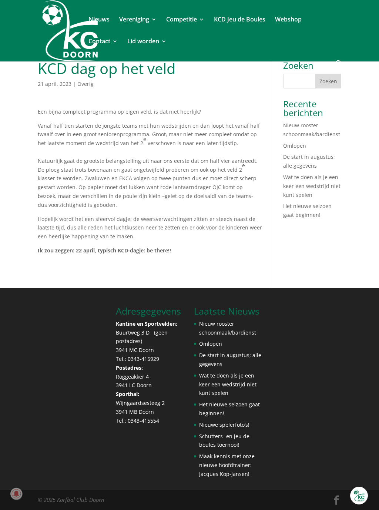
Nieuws (99, 20)
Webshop (288, 20)
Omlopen (294, 145)
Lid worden (143, 41)
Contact (99, 41)
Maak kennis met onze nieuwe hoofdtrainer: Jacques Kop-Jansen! (227, 465)
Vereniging (134, 20)
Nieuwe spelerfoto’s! (224, 424)
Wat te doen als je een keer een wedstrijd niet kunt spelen (312, 186)
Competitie (181, 20)
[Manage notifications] (16, 494)
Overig (85, 83)
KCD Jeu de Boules (239, 20)
